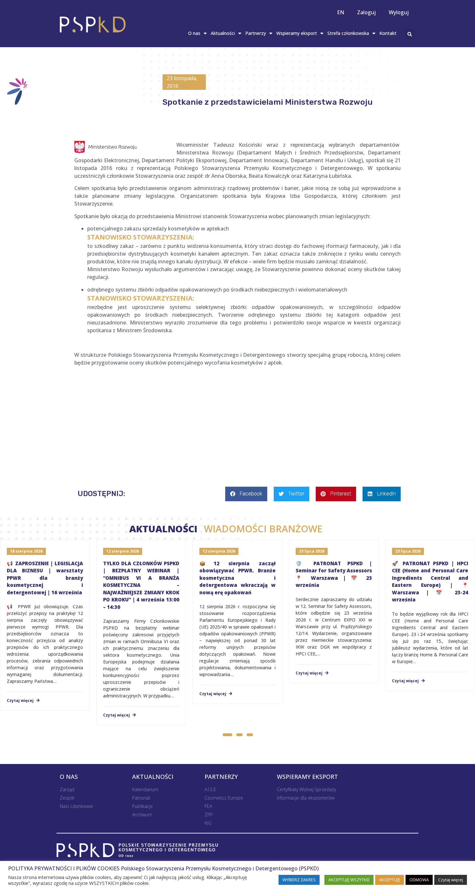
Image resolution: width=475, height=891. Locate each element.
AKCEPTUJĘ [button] (389, 880)
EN (340, 12)
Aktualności (223, 33)
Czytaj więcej (21, 700)
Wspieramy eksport (296, 33)
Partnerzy (255, 33)
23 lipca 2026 (311, 551)
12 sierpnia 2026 (122, 551)
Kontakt (387, 33)
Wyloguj (399, 12)
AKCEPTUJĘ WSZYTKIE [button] (349, 880)
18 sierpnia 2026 (26, 551)
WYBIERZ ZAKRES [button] (299, 880)
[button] (227, 736)
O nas (194, 33)
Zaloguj (366, 12)
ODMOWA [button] (419, 880)
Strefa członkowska (348, 33)
